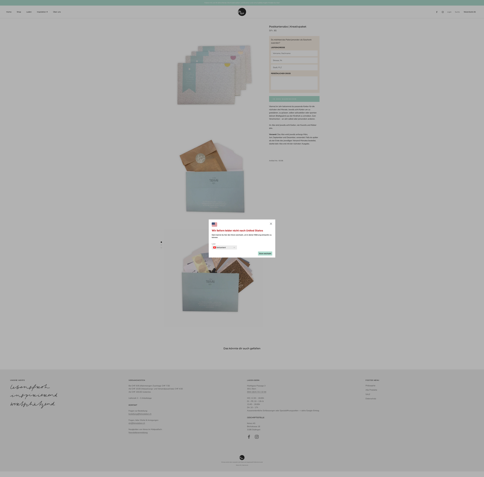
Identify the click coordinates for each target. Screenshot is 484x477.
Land (213, 244)
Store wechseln (265, 253)
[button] (271, 224)
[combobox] (219, 247)
